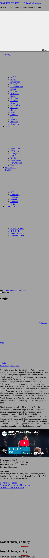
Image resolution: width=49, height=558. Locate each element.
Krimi (12, 103)
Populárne (12, 483)
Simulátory (14, 194)
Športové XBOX (17, 233)
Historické (14, 93)
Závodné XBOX (17, 236)
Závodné (14, 201)
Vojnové (13, 119)
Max (12, 156)
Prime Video (15, 160)
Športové (14, 115)
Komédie (14, 100)
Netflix (13, 158)
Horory (13, 96)
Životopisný (15, 124)
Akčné (13, 77)
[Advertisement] (24, 263)
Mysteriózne (15, 105)
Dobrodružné (15, 84)
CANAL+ (14, 151)
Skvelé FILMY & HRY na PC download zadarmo (20, 3)
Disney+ (14, 153)
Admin (3, 363)
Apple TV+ (15, 149)
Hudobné (14, 98)
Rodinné (14, 107)
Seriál (12, 204)
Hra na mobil (10, 167)
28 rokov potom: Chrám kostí (12, 487)
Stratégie (14, 199)
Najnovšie (4, 483)
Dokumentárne (16, 86)
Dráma (13, 89)
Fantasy (13, 91)
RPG (12, 192)
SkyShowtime (16, 163)
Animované (15, 82)
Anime (13, 79)
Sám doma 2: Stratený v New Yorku (15, 485)
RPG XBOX (15, 231)
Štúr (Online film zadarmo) (17, 290)
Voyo (12, 165)
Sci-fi (12, 112)
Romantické (15, 110)
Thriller (13, 117)
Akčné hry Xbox (17, 229)
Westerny (14, 122)
